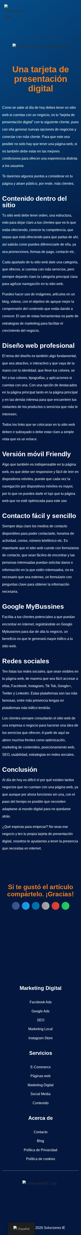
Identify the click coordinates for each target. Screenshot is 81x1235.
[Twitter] (34, 1210)
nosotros (19, 841)
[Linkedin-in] (46, 1210)
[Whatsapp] (58, 1210)
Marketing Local (40, 1029)
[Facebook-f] (22, 1210)
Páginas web (40, 1076)
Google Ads (40, 1011)
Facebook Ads (41, 1002)
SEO (40, 1020)
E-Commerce (40, 1067)
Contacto (41, 1132)
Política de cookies (40, 1159)
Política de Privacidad (40, 1150)
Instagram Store (41, 1038)
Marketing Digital (41, 1085)
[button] (72, 10)
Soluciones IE (54, 1228)
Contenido (41, 1103)
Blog (40, 1141)
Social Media (40, 1094)
